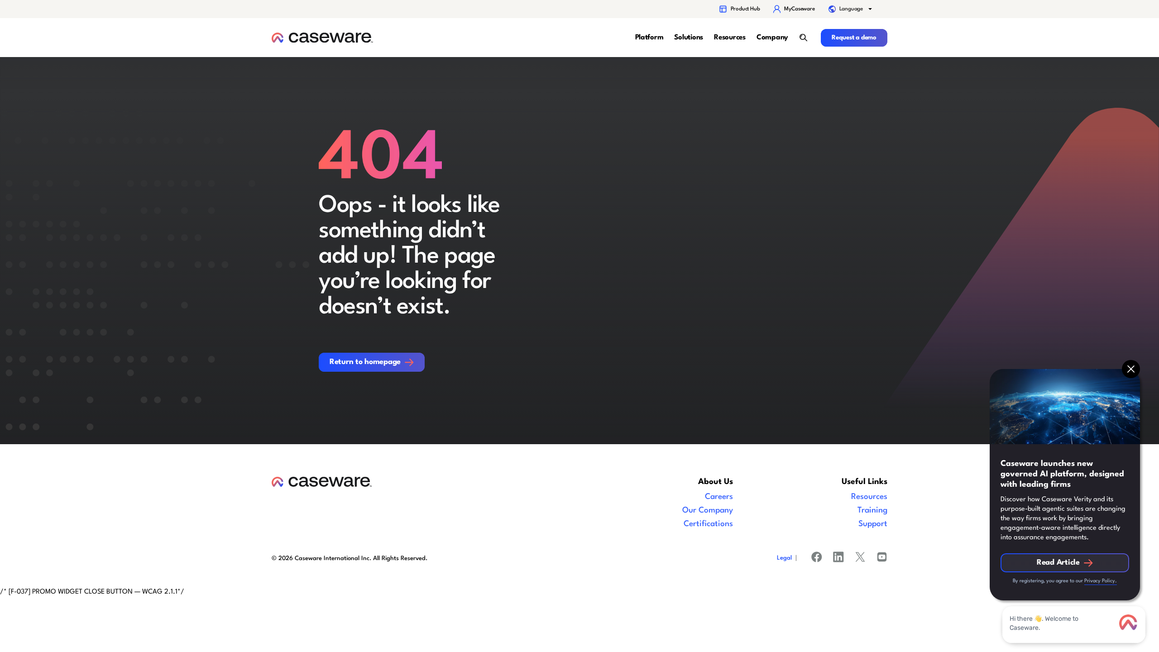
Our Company (707, 510)
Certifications (708, 524)
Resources (869, 497)
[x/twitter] (860, 558)
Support (872, 524)
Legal (784, 558)
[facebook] (816, 558)
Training (872, 510)
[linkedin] (838, 558)
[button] (851, 9)
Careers (719, 497)
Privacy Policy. (1100, 581)
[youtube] (881, 558)
